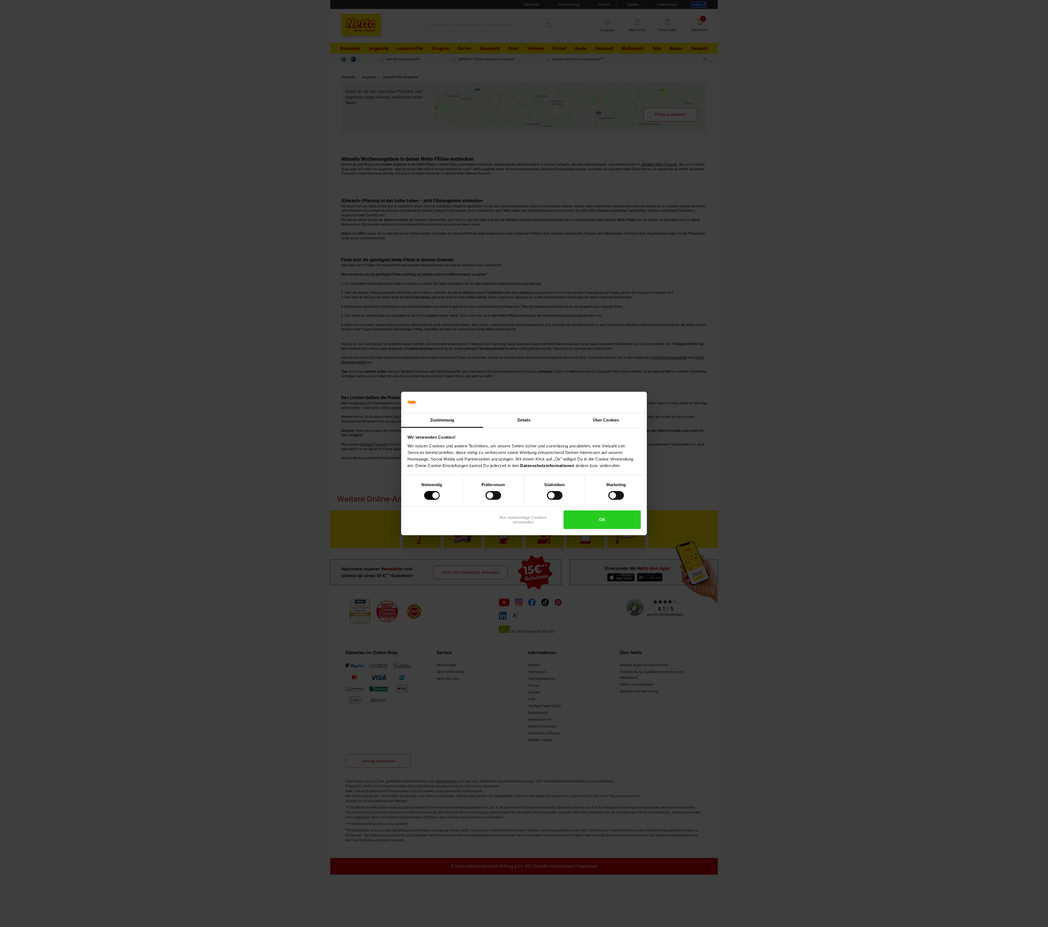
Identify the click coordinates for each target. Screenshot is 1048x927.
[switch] (493, 495)
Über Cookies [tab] (606, 420)
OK (602, 519)
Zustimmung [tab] (442, 420)
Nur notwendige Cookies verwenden (523, 519)
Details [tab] (524, 420)
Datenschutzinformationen (547, 465)
